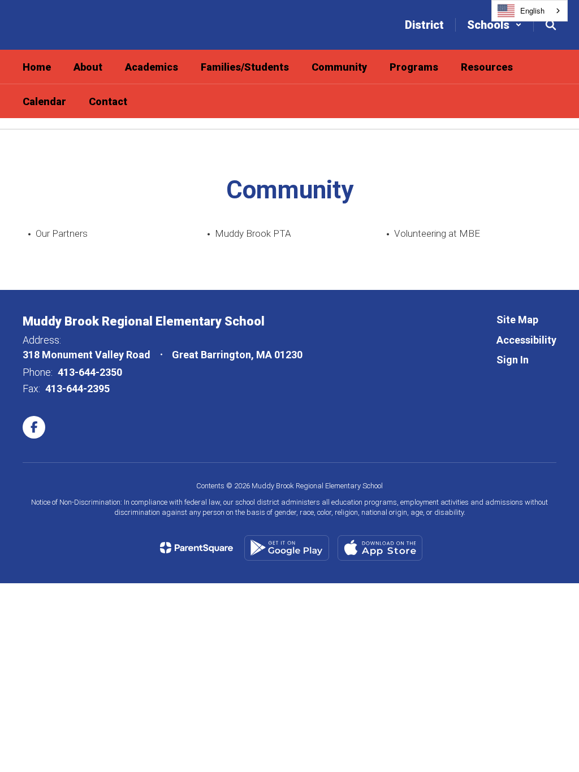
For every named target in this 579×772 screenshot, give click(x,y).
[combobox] (529, 10)
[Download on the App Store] (380, 548)
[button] (494, 25)
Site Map (517, 320)
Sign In (512, 360)
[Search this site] (550, 25)
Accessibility (526, 340)
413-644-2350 (90, 372)
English (532, 10)
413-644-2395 (77, 388)
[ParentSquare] (196, 547)
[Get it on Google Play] (286, 548)
